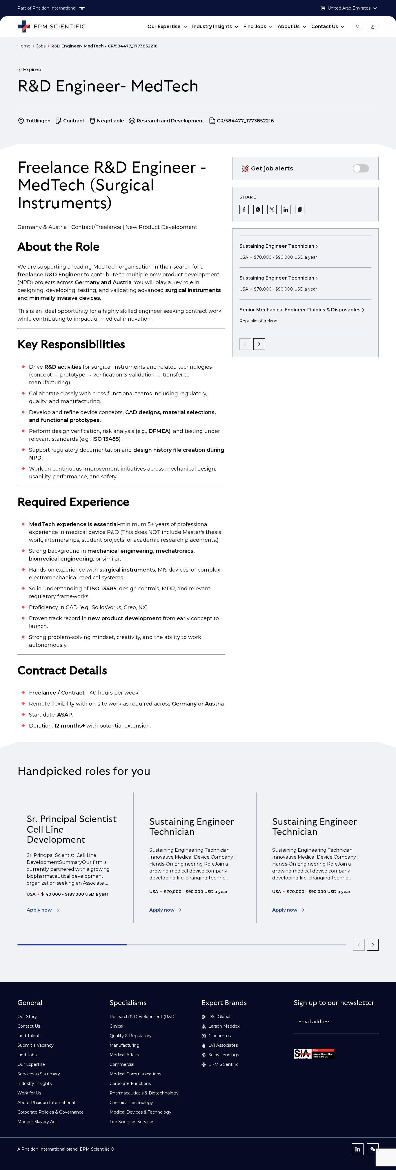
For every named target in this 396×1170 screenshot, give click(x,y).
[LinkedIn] (358, 1149)
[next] (259, 344)
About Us (289, 26)
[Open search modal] (358, 26)
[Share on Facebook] (244, 209)
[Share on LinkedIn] (285, 209)
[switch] (361, 168)
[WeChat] (373, 1149)
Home (23, 46)
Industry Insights (212, 26)
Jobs (41, 46)
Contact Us (324, 26)
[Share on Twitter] (272, 209)
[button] (299, 209)
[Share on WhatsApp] (258, 209)
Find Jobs (255, 26)
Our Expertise (164, 26)
